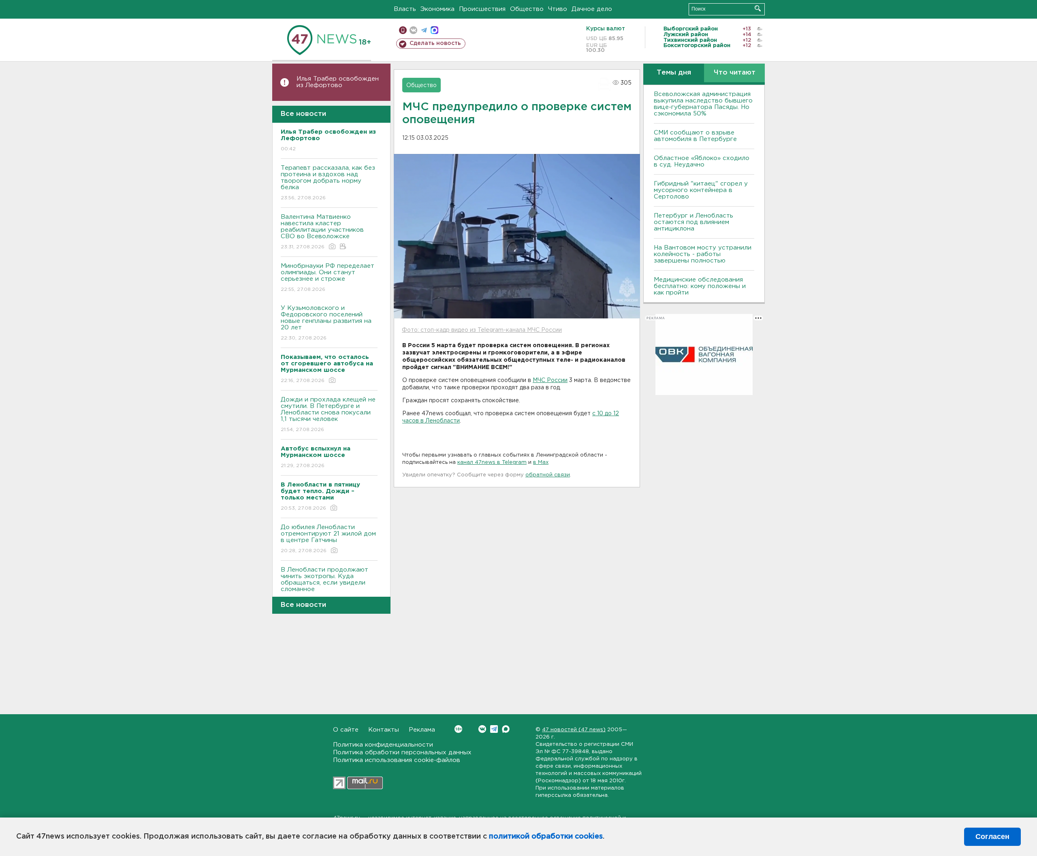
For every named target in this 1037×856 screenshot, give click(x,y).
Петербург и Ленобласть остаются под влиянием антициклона (693, 222)
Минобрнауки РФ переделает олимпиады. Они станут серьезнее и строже (327, 277)
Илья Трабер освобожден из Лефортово (338, 82)
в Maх (540, 462)
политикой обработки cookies (546, 836)
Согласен (992, 837)
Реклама (422, 729)
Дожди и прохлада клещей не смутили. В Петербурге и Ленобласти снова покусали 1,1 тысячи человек (328, 414)
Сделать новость (435, 43)
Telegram (494, 729)
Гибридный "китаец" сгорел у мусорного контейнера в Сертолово (701, 190)
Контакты (383, 729)
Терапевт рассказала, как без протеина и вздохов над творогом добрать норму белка (328, 182)
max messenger (434, 30)
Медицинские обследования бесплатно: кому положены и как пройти (700, 286)
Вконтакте (482, 729)
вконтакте (413, 30)
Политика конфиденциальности (383, 744)
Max (506, 729)
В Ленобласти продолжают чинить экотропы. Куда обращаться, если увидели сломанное (324, 584)
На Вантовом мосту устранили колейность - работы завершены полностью (702, 254)
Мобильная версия (403, 30)
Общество (527, 9)
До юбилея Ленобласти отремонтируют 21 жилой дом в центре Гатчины (328, 539)
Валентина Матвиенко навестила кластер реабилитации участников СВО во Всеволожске (322, 231)
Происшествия (482, 9)
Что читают (734, 73)
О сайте (345, 729)
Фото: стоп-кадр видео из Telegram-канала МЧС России (482, 330)
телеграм (424, 30)
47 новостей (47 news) (574, 730)
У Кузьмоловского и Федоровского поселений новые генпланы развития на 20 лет (326, 322)
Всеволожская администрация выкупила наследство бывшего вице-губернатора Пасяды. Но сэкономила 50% (703, 104)
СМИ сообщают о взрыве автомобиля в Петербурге (695, 136)
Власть (405, 9)
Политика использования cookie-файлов (396, 760)
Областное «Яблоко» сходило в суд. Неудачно (701, 161)
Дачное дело (592, 9)
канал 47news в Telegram (492, 462)
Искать (758, 8)
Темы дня (674, 73)
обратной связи (547, 475)
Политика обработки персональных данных (402, 752)
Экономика (437, 9)
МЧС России (550, 380)
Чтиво (557, 9)
